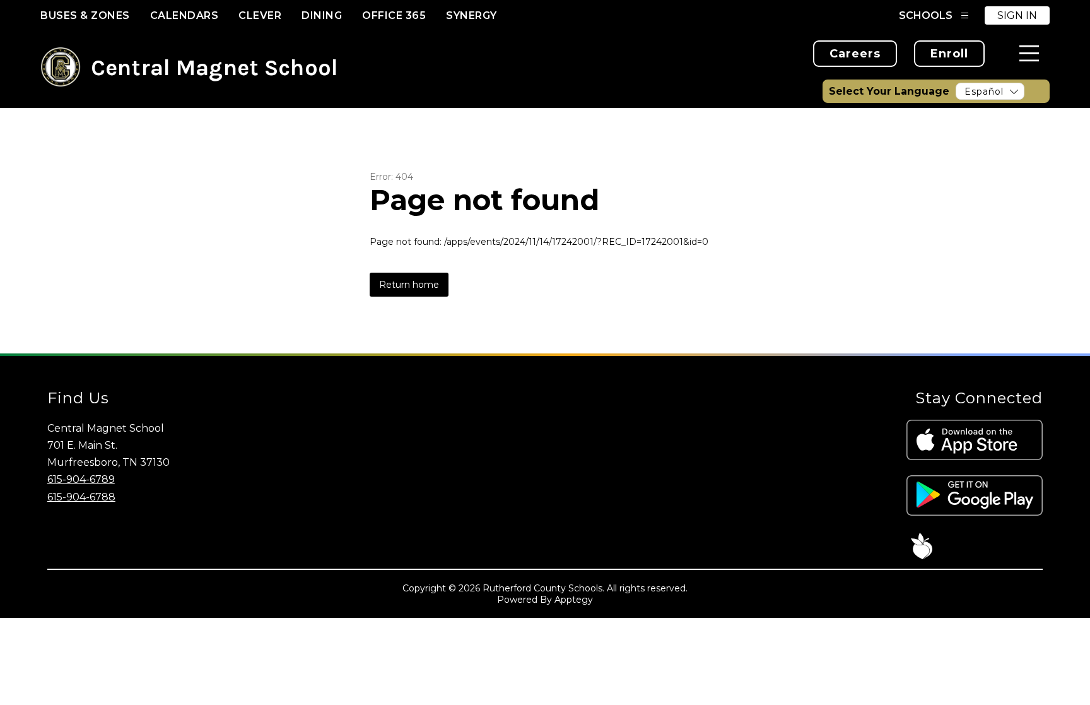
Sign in (1017, 15)
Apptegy (573, 599)
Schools (925, 15)
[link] (855, 53)
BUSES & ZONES (85, 15)
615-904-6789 (81, 479)
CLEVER (259, 15)
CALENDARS (184, 15)
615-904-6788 (81, 497)
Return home (409, 284)
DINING (322, 15)
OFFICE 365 (394, 15)
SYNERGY (471, 15)
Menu (1029, 53)
